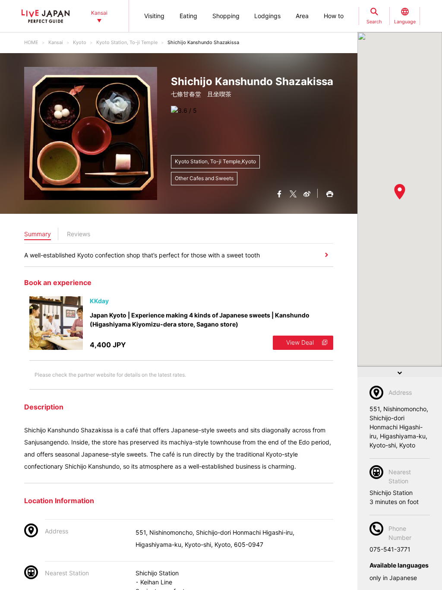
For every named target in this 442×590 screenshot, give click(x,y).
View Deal (300, 342)
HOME (31, 42)
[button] (399, 192)
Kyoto (79, 42)
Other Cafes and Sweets (204, 178)
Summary (37, 234)
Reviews (78, 234)
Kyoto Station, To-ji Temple (127, 42)
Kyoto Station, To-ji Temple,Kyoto (215, 161)
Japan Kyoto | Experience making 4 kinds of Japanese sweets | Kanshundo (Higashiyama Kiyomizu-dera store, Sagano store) (199, 319)
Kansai (55, 42)
